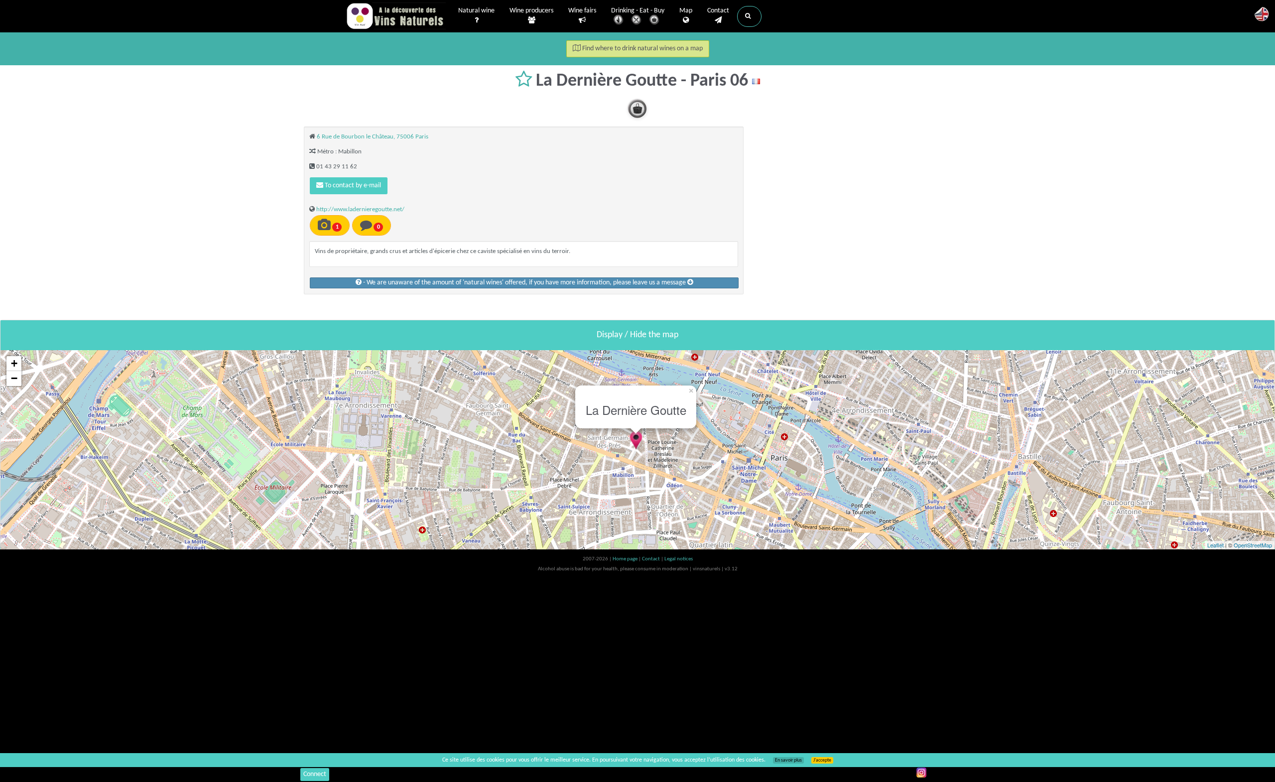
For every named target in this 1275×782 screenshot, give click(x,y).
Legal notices (678, 559)
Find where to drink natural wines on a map (642, 48)
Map (685, 10)
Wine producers (531, 10)
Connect (314, 774)
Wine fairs (582, 10)
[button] (749, 16)
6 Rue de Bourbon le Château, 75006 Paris (372, 136)
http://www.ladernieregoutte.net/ (360, 209)
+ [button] (14, 363)
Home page (625, 559)
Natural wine (476, 10)
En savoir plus (788, 760)
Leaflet (1215, 545)
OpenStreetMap (1253, 545)
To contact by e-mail (352, 185)
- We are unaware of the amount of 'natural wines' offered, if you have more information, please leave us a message (524, 282)
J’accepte (822, 760)
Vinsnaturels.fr (396, 16)
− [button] (14, 378)
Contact (718, 10)
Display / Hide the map (637, 335)
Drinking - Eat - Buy (637, 10)
